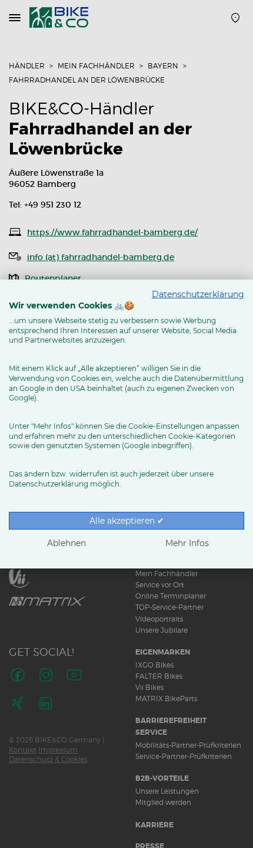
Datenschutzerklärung (198, 294)
